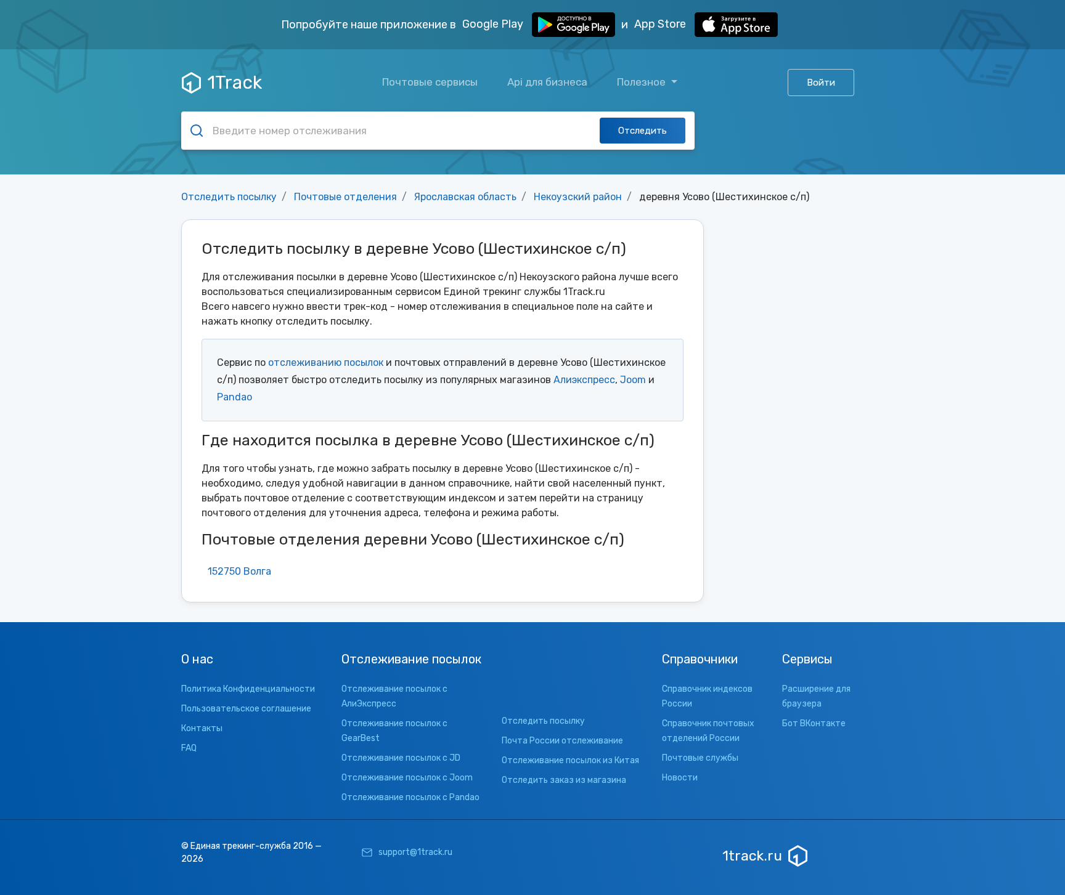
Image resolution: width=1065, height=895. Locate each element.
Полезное (642, 82)
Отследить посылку (229, 197)
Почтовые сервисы (430, 82)
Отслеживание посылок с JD (400, 758)
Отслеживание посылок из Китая (570, 760)
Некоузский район (578, 197)
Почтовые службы (700, 758)
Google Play (494, 24)
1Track (234, 82)
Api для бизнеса (547, 82)
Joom (633, 380)
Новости (680, 777)
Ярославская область (465, 197)
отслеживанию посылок (325, 362)
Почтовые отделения (345, 197)
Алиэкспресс (584, 380)
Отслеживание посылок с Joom (407, 777)
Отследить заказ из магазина (564, 780)
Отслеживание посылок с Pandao (410, 797)
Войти (821, 82)
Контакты (201, 728)
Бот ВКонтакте (814, 723)
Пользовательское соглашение (246, 708)
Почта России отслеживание (562, 740)
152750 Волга (239, 571)
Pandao (234, 397)
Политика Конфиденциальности (248, 689)
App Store (661, 24)
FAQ (189, 748)
